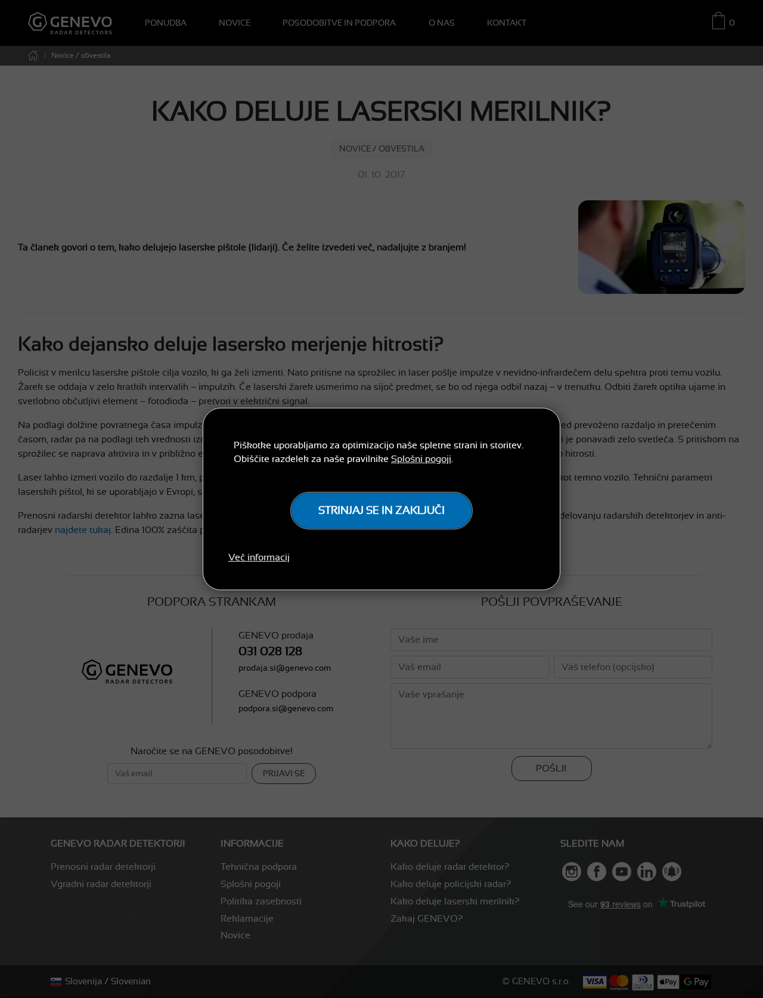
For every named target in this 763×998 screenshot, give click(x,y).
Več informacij (259, 557)
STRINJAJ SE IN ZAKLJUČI (381, 510)
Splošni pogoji (421, 459)
